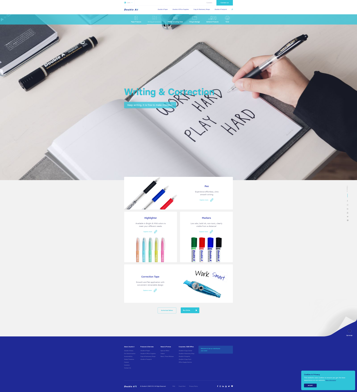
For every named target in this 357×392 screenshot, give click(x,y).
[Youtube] (226, 386)
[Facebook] (217, 386)
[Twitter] (229, 386)
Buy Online (186, 310)
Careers (209, 3)
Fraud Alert (182, 386)
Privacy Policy (193, 386)
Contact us (225, 3)
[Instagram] (220, 386)
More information (330, 380)
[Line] (232, 386)
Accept (310, 385)
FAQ (173, 386)
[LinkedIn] (223, 386)
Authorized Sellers (167, 310)
